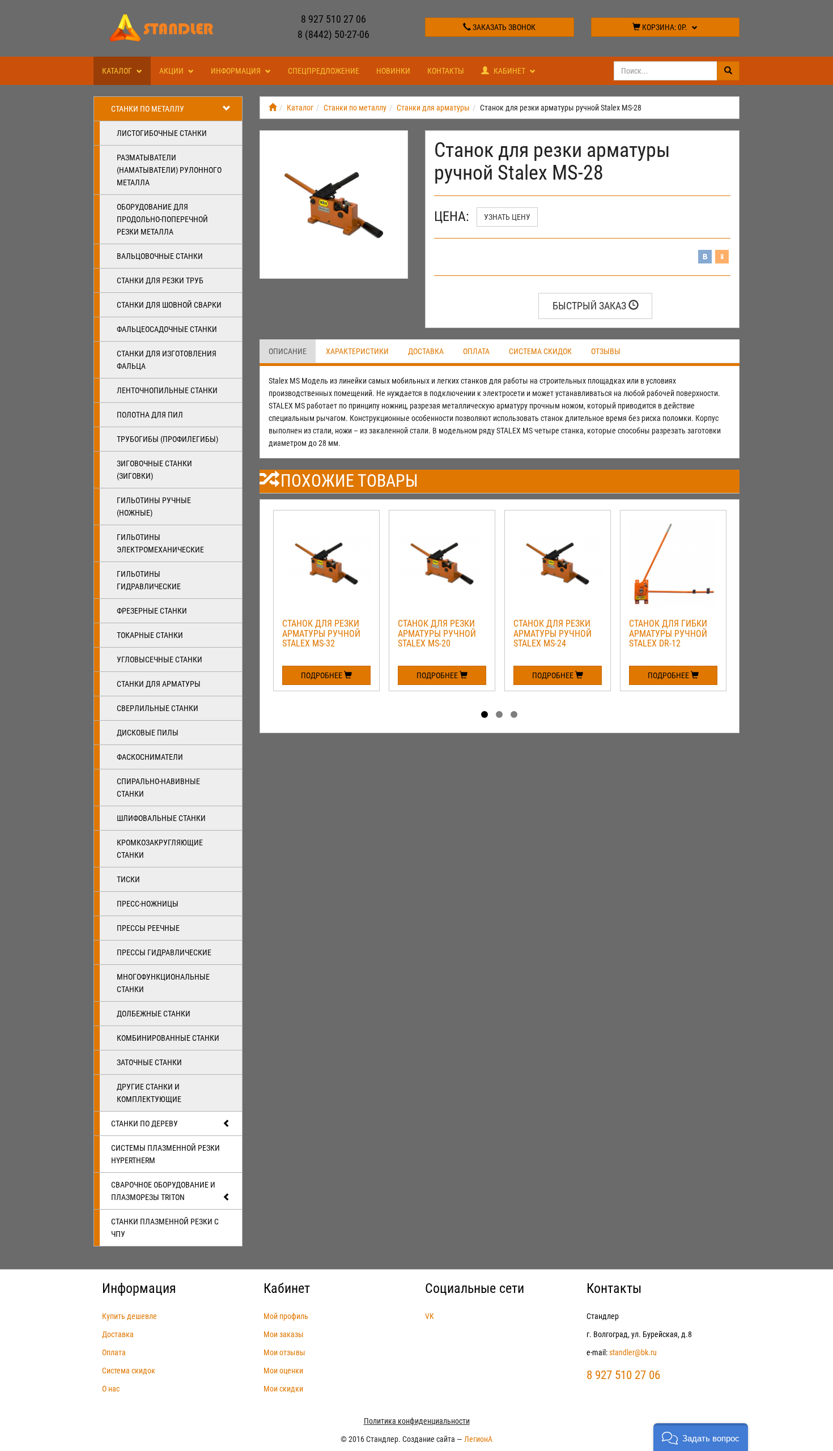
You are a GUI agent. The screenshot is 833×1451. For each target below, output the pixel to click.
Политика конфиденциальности (417, 1421)
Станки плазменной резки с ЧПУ (165, 1228)
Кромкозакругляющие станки (160, 848)
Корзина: (663, 27)
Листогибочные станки (162, 133)
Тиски (128, 879)
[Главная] (273, 107)
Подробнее (322, 675)
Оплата (476, 351)
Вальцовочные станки (160, 256)
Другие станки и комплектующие (149, 1093)
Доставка (426, 351)
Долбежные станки (153, 1013)
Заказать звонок (503, 27)
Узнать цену (507, 217)
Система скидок (540, 351)
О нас (111, 1388)
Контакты (445, 70)
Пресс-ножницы (147, 903)
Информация (236, 70)
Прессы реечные (148, 928)
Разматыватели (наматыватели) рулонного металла (169, 170)
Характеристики (357, 351)
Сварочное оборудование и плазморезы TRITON (163, 1191)
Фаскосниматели (150, 756)
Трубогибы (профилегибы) (167, 439)
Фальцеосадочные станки (167, 329)
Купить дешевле (129, 1316)
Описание (288, 351)
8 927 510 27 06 (333, 19)
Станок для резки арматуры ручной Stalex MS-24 (552, 633)
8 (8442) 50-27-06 (333, 34)
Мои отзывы (284, 1352)
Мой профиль (286, 1316)
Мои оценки (283, 1370)
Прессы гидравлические (164, 952)
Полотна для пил (150, 414)
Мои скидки (283, 1388)
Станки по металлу (147, 108)
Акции (172, 70)
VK (429, 1316)
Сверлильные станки (157, 708)
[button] (700, 1437)
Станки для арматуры (159, 683)
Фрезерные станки (152, 610)
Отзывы (605, 351)
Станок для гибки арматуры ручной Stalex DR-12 (668, 633)
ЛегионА (478, 1439)
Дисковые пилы (147, 732)
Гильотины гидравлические (149, 580)
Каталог (118, 70)
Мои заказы (284, 1334)
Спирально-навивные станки (158, 787)
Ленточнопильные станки (167, 390)
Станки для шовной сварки (169, 304)
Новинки (393, 70)
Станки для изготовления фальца (166, 360)
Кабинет (509, 70)
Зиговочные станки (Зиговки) (154, 469)
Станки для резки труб (160, 280)
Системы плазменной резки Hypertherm (165, 1154)
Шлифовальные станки (161, 818)
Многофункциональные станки (163, 983)
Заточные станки (149, 1062)
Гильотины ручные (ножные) (154, 506)
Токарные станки (150, 635)
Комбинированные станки (168, 1037)
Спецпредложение (323, 70)
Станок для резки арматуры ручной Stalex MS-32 (321, 633)
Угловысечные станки (159, 659)
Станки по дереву (144, 1123)
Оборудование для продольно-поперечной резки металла (162, 219)
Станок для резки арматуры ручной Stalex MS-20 (437, 633)
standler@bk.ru (633, 1352)
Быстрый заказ (590, 306)
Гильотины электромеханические (160, 543)
